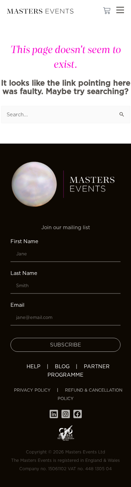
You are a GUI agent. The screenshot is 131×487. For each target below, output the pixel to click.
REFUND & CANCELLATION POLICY (90, 394)
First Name (24, 241)
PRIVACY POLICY (32, 390)
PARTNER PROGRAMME (79, 370)
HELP (34, 366)
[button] (120, 10)
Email (17, 304)
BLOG (62, 366)
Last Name (23, 273)
